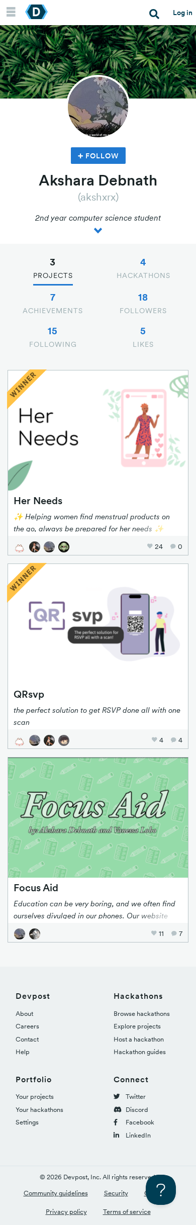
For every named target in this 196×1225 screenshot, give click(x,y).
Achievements (53, 303)
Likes (143, 337)
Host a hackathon (139, 1039)
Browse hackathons (142, 1013)
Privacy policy (66, 1211)
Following (53, 337)
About (24, 1013)
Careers (27, 1026)
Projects (53, 268)
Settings (27, 1122)
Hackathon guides (140, 1052)
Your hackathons (39, 1109)
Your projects (35, 1096)
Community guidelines (56, 1193)
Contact (27, 1039)
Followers (143, 303)
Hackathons (143, 268)
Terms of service (127, 1211)
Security (116, 1193)
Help (23, 1052)
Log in (182, 12)
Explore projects (137, 1026)
